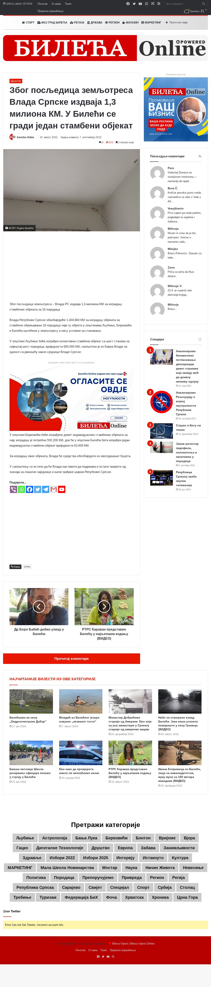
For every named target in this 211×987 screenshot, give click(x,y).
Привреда (132, 877)
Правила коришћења (50, 11)
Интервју (125, 857)
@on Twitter (12, 911)
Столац (187, 887)
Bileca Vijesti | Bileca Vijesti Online (133, 943)
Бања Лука (86, 838)
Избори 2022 (62, 857)
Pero (171, 168)
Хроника (160, 897)
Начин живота (160, 867)
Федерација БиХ (81, 897)
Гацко (22, 848)
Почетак (43, 3)
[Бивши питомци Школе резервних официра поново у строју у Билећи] (31, 753)
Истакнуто (153, 857)
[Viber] (13, 489)
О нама (56, 3)
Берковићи (117, 838)
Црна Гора (187, 897)
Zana (171, 267)
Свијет (95, 887)
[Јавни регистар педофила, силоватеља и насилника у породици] (161, 447)
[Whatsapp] (21, 489)
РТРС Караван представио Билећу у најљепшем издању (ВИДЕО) (130, 773)
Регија (178, 877)
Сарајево (71, 887)
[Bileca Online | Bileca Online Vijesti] (105, 48)
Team (68, 3)
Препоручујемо (98, 877)
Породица (64, 877)
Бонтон (143, 838)
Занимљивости (179, 848)
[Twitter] (37, 489)
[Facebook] (29, 489)
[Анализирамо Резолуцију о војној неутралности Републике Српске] (161, 402)
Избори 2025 (95, 857)
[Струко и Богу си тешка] (161, 431)
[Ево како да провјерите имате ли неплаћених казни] (81, 753)
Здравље (32, 857)
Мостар (109, 867)
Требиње (22, 897)
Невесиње (193, 867)
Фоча (111, 897)
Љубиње (25, 838)
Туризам (48, 897)
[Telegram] (45, 489)
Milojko (173, 249)
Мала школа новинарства (67, 867)
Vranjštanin (176, 208)
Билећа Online (25, 137)
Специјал (119, 887)
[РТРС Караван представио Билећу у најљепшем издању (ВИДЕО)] (130, 753)
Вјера (189, 838)
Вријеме (167, 838)
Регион (114, 22)
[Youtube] (61, 489)
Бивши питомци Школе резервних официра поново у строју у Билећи (30, 773)
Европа (125, 848)
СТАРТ (29, 22)
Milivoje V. (175, 286)
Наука (131, 867)
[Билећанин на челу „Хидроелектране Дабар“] (31, 701)
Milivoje (173, 228)
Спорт (143, 887)
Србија (165, 887)
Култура (180, 857)
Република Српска (35, 887)
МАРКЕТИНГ (152, 22)
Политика (36, 877)
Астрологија (54, 838)
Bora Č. (173, 188)
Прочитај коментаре (71, 659)
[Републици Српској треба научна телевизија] (161, 478)
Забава (148, 848)
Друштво (16, 81)
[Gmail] (53, 489)
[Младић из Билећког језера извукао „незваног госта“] (81, 701)
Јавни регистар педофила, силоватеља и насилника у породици (187, 452)
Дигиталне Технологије (59, 848)
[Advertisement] (71, 266)
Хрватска (134, 897)
